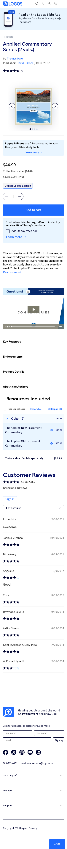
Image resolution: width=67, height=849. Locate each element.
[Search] (37, 3)
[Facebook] (5, 752)
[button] (12, 106)
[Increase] (20, 196)
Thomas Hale (15, 58)
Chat (57, 844)
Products (8, 37)
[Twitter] (13, 752)
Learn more (32, 152)
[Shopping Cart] (55, 4)
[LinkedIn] (38, 752)
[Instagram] (22, 752)
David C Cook (25, 63)
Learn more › (26, 22)
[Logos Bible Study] (12, 4)
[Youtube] (30, 752)
